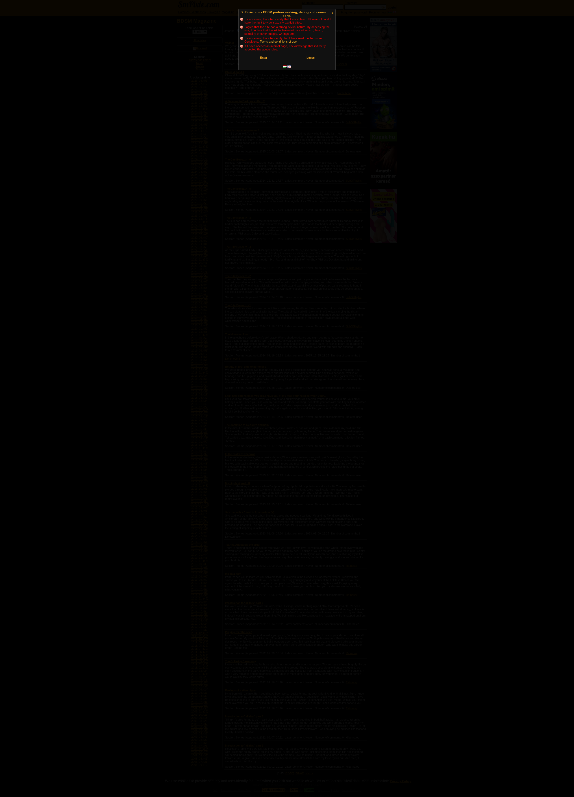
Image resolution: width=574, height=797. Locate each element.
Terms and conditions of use (278, 41)
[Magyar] (285, 66)
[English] (289, 66)
